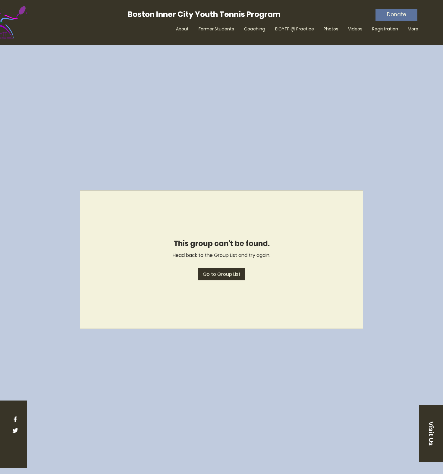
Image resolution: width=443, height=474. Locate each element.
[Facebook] (15, 419)
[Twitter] (15, 430)
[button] (431, 433)
